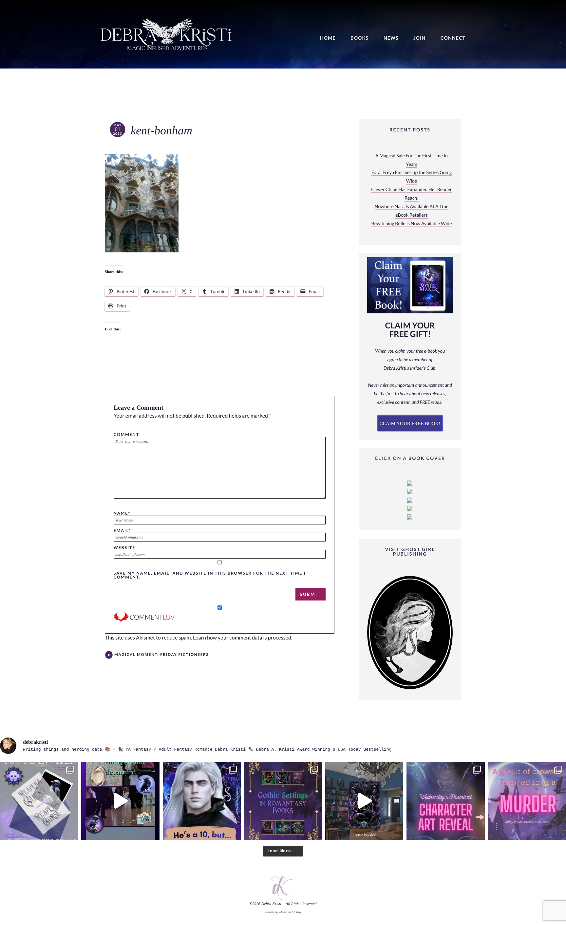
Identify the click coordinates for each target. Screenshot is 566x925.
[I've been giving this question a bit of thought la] (527, 801)
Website (124, 547)
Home (328, 38)
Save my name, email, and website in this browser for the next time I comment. (210, 575)
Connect (453, 38)
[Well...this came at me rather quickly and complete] (120, 801)
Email (122, 530)
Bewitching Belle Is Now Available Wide (411, 223)
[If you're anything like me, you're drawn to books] (283, 801)
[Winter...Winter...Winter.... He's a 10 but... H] (202, 801)
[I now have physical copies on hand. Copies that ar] (364, 801)
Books (359, 38)
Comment (126, 434)
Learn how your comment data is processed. (242, 638)
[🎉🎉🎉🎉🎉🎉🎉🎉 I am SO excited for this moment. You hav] (445, 801)
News (391, 38)
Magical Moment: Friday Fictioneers (161, 655)
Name (122, 513)
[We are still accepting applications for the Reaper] (39, 801)
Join (419, 38)
